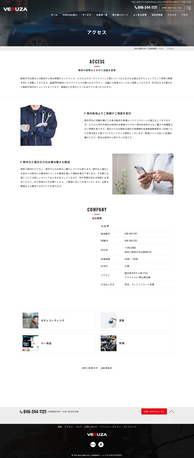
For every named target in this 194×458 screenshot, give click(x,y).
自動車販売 (106, 368)
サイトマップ (130, 426)
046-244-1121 (131, 233)
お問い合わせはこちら (172, 7)
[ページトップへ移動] (171, 411)
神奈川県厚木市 (90, 368)
